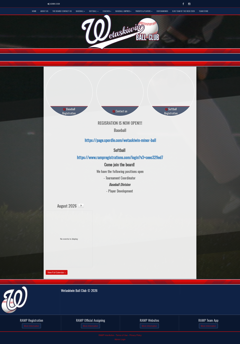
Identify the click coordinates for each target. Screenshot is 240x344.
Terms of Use (122, 335)
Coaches (106, 11)
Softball (93, 11)
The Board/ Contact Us (62, 11)
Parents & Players (143, 11)
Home (34, 11)
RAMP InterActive (106, 335)
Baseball (79, 11)
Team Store (203, 11)
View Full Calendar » (57, 272)
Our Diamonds (162, 11)
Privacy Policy (135, 335)
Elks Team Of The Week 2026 (183, 11)
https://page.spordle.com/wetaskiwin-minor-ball (120, 140)
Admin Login (120, 339)
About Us (44, 11)
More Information (31, 325)
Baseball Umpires (122, 11)
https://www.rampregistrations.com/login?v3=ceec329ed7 (120, 157)
